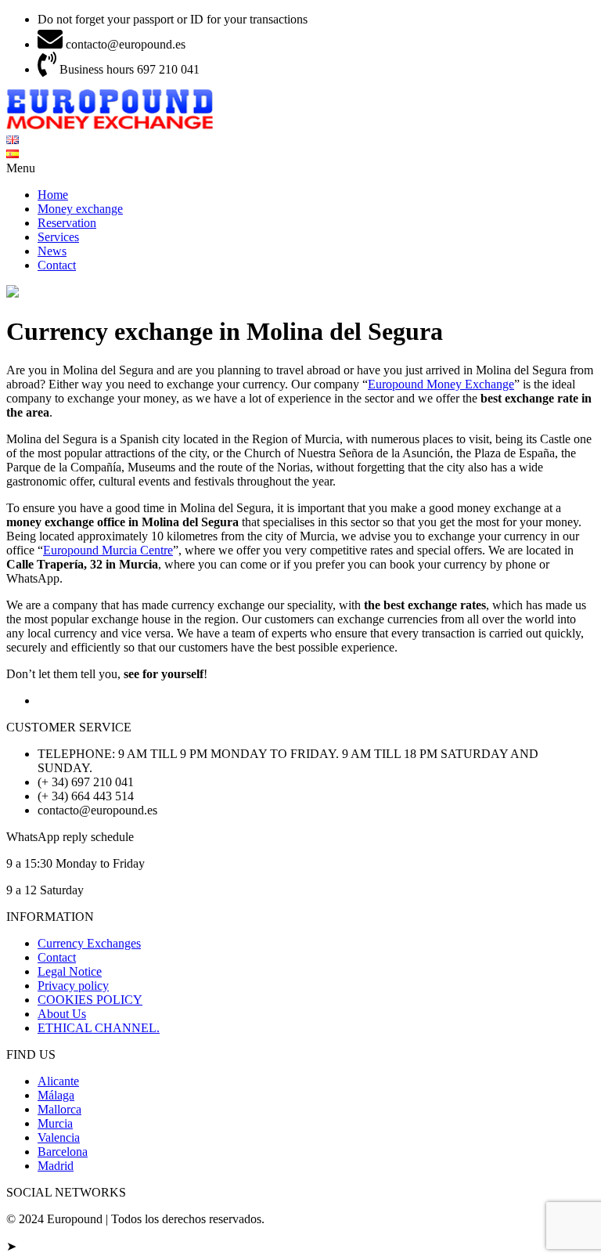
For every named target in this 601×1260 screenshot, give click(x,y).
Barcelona (63, 1151)
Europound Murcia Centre (108, 550)
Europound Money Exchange (441, 384)
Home (53, 194)
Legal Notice (70, 971)
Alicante (58, 1081)
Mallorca (59, 1109)
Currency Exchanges (89, 943)
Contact (57, 265)
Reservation (67, 222)
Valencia (59, 1137)
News (52, 251)
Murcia (55, 1123)
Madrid (56, 1165)
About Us (62, 1013)
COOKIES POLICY (90, 999)
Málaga (56, 1095)
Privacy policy (73, 985)
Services (58, 237)
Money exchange (80, 208)
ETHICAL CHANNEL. (99, 1027)
